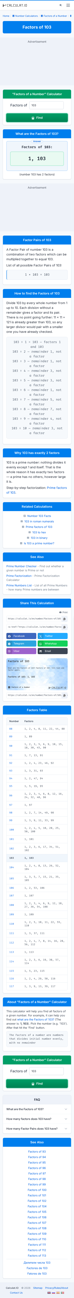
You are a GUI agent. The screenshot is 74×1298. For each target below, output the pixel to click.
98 (10, 812)
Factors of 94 (37, 1157)
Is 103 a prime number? (39, 543)
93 (10, 770)
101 (11, 839)
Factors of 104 (37, 1206)
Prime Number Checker (21, 566)
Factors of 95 (37, 1162)
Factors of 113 (37, 1255)
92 (10, 763)
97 (10, 805)
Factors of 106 (37, 1217)
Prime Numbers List (19, 585)
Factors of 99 (37, 1184)
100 (11, 829)
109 (11, 914)
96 (10, 795)
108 (11, 905)
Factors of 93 (37, 1151)
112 (11, 942)
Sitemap (38, 1287)
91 (10, 755)
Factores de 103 (37, 1268)
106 (11, 887)
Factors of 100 (37, 1190)
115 (11, 970)
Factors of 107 (37, 1222)
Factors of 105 (37, 1211)
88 (10, 728)
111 (11, 933)
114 (11, 961)
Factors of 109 (37, 1233)
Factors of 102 (37, 1201)
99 (10, 820)
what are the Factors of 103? (35, 1019)
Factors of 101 (37, 1195)
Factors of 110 (37, 1239)
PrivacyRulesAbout (56, 1287)
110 (11, 923)
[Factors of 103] (70, 16)
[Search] (61, 5)
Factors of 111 (37, 1244)
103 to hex (39, 532)
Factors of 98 (37, 1179)
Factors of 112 (37, 1250)
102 (11, 848)
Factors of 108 (37, 1228)
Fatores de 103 (37, 1273)
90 (10, 745)
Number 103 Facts (39, 516)
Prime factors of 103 (39, 527)
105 (11, 878)
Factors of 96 (37, 1168)
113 (11, 952)
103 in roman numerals (39, 521)
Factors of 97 (37, 1173)
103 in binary (39, 537)
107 (11, 895)
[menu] (68, 5)
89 (10, 736)
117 (11, 986)
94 (10, 778)
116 (11, 978)
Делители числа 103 (37, 1262)
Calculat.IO (12, 1287)
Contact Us (16, 1292)
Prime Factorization (18, 575)
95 (10, 786)
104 (11, 867)
